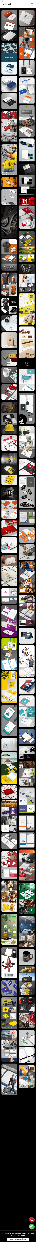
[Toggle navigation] (32, 4)
